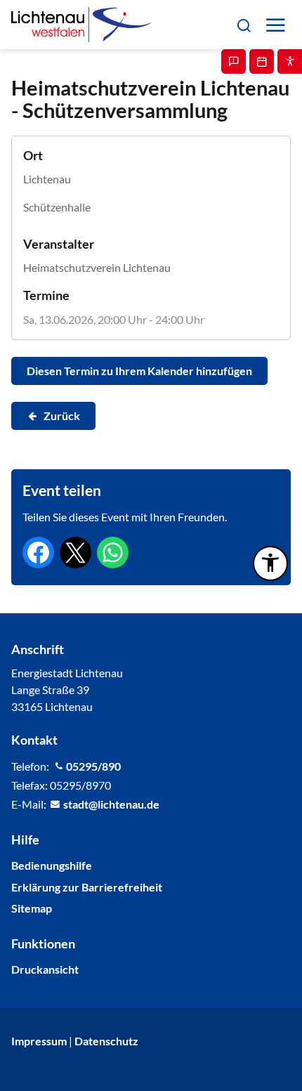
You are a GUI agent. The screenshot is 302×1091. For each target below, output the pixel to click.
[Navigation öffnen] (275, 25)
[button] (243, 24)
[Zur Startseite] (81, 24)
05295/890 (93, 766)
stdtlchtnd (108, 804)
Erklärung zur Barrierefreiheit (86, 887)
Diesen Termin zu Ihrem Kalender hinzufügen (139, 370)
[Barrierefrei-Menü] (270, 563)
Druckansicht (45, 969)
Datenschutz (106, 1040)
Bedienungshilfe (51, 865)
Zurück (62, 415)
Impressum (39, 1040)
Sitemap (31, 908)
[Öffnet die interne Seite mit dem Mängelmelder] (233, 61)
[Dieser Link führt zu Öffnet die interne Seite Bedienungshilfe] (289, 61)
